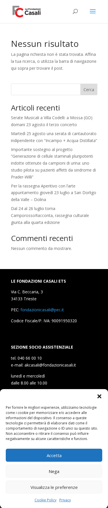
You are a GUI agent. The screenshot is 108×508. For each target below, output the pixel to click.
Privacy (65, 500)
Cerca (89, 89)
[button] (99, 396)
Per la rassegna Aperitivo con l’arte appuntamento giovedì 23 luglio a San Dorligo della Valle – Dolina (53, 193)
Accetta (54, 455)
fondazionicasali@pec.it (42, 309)
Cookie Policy (45, 500)
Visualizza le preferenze (54, 487)
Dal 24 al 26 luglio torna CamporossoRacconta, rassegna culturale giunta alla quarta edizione (50, 215)
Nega (54, 471)
